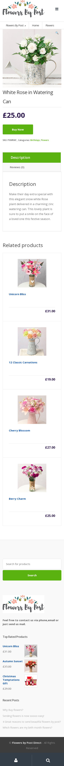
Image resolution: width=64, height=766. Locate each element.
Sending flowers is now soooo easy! (23, 716)
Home (35, 25)
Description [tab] (20, 157)
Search (32, 575)
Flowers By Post (15, 25)
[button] (57, 33)
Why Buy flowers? (13, 710)
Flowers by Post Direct (26, 742)
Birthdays (35, 140)
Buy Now (18, 129)
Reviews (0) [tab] (17, 167)
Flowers (45, 140)
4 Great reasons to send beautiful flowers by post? (32, 721)
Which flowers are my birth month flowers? (27, 727)
